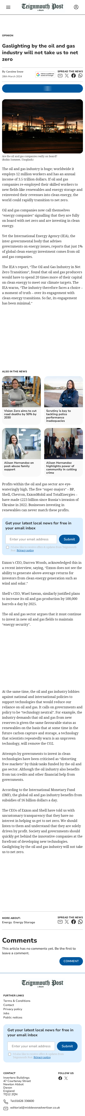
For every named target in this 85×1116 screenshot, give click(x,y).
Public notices (12, 1017)
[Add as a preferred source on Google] (45, 74)
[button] (8, 7)
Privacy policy (12, 1009)
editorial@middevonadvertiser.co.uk (35, 1108)
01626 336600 (24, 1101)
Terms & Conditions (16, 1001)
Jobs (6, 1013)
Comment (71, 961)
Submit (69, 539)
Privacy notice (25, 550)
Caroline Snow (14, 71)
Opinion (7, 35)
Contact (8, 1005)
